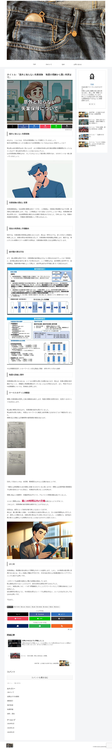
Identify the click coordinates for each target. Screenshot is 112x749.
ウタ (92, 84)
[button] (67, 126)
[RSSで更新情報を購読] (62, 626)
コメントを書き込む (39, 677)
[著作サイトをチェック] (17, 626)
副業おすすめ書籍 (13, 696)
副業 (34, 606)
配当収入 (58, 606)
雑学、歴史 (11, 714)
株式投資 (10, 705)
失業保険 (40, 606)
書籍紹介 (10, 701)
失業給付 (46, 606)
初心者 (23, 606)
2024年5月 (10, 723)
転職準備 (11, 606)
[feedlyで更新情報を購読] (39, 626)
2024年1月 (10, 728)
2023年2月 (10, 732)
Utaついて (10, 692)
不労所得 (18, 606)
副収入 (29, 606)
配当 (52, 606)
